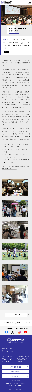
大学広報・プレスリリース (21, 322)
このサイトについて (7, 356)
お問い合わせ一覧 (15, 367)
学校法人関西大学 (21, 359)
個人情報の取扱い (7, 348)
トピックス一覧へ (16, 315)
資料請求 (15, 376)
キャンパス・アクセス (22, 356)
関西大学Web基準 (7, 359)
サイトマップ (6, 362)
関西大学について (10, 322)
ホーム (3, 322)
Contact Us (15, 371)
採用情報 (19, 362)
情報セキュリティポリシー (9, 351)
